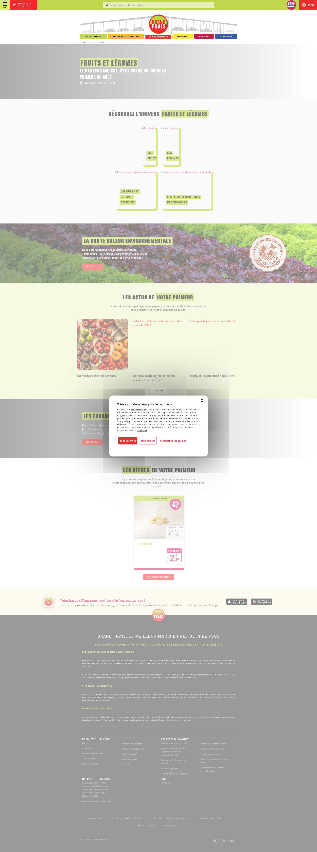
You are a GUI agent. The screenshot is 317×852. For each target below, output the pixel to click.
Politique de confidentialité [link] (139, 447)
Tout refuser (148, 441)
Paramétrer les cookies (173, 441)
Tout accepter (128, 441)
